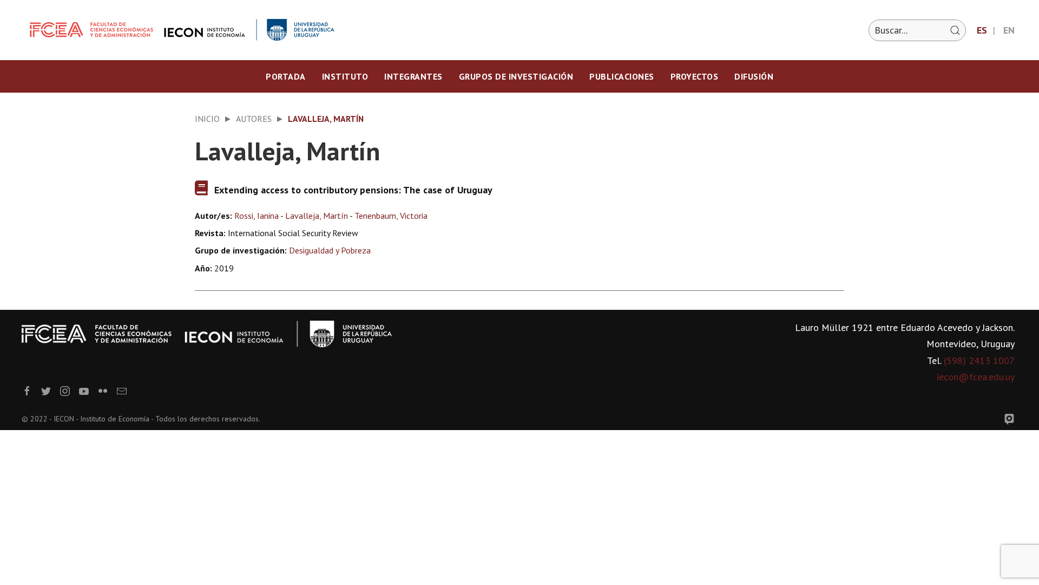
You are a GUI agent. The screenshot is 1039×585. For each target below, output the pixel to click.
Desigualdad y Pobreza (330, 250)
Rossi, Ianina (256, 215)
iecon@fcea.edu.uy (976, 376)
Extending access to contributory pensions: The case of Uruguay (353, 190)
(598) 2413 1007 (979, 360)
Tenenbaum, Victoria (391, 215)
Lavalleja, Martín (316, 215)
